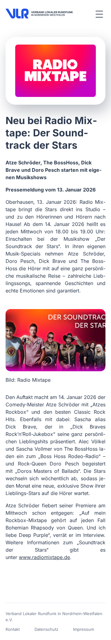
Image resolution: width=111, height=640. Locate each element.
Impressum (83, 629)
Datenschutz (46, 629)
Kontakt (13, 629)
